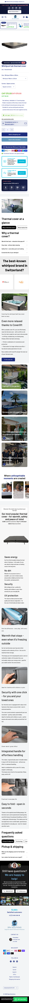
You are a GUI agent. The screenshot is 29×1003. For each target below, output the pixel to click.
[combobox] (25, 71)
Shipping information (14, 979)
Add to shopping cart (14, 134)
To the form (21, 161)
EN (24, 72)
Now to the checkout (14, 139)
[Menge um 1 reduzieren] (3, 130)
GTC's (14, 974)
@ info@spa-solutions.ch (18, 1)
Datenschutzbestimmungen (7, 999)
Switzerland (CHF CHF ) (9, 987)
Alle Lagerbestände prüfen (8, 119)
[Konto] (24, 17)
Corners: (8, 83)
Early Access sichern (14, 11)
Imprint (14, 972)
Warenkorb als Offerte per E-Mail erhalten (15, 147)
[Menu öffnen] (2, 17)
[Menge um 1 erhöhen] (12, 130)
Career (14, 969)
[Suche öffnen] (5, 17)
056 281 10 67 (9, 1)
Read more (21, 173)
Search (14, 967)
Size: (10, 75)
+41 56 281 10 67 (16, 939)
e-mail (15, 941)
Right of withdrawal (14, 977)
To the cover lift (8, 359)
